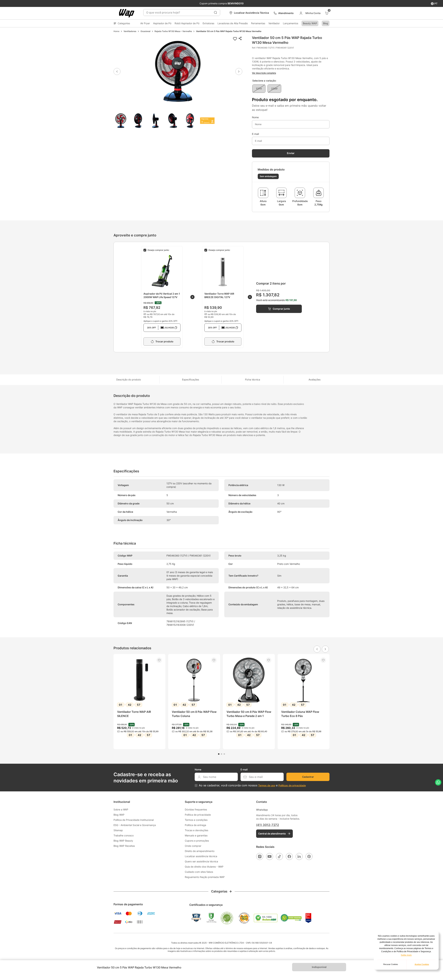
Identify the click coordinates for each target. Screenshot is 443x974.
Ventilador (274, 23)
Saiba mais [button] (406, 955)
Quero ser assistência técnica (201, 861)
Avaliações (314, 379)
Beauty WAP (310, 23)
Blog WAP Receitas (124, 845)
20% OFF (160, 327)
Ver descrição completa (264, 73)
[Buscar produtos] (215, 12)
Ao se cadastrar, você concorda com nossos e (252, 785)
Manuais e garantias (196, 835)
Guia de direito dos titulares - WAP (204, 866)
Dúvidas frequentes (196, 809)
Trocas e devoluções (196, 830)
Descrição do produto (128, 379)
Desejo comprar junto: (158, 250)
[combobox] (181, 12)
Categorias (124, 23)
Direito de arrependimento (199, 851)
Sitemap (118, 830)
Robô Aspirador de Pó (187, 23)
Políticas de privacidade (292, 785)
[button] (177, 71)
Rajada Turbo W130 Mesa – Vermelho (173, 31)
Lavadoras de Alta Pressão (233, 23)
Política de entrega (195, 825)
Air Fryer (145, 23)
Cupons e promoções (197, 840)
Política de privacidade (198, 814)
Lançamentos (290, 23)
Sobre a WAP (121, 809)
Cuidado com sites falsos (199, 871)
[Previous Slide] (317, 649)
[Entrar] (309, 13)
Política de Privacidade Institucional (134, 819)
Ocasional (145, 31)
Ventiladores (130, 31)
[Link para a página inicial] (116, 31)
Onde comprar (193, 845)
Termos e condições (196, 819)
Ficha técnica (252, 379)
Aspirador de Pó (162, 23)
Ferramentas (258, 23)
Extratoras (208, 23)
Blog (325, 23)
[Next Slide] (325, 649)
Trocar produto (164, 341)
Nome (255, 117)
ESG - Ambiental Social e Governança (135, 825)
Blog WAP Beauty (123, 840)
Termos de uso (266, 785)
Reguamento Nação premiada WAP (205, 877)
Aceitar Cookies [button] (422, 964)
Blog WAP (119, 814)
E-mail (255, 134)
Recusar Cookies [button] (390, 964)
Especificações (190, 379)
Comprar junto (281, 308)
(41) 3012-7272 (267, 825)
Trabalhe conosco (124, 835)
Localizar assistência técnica (201, 856)
